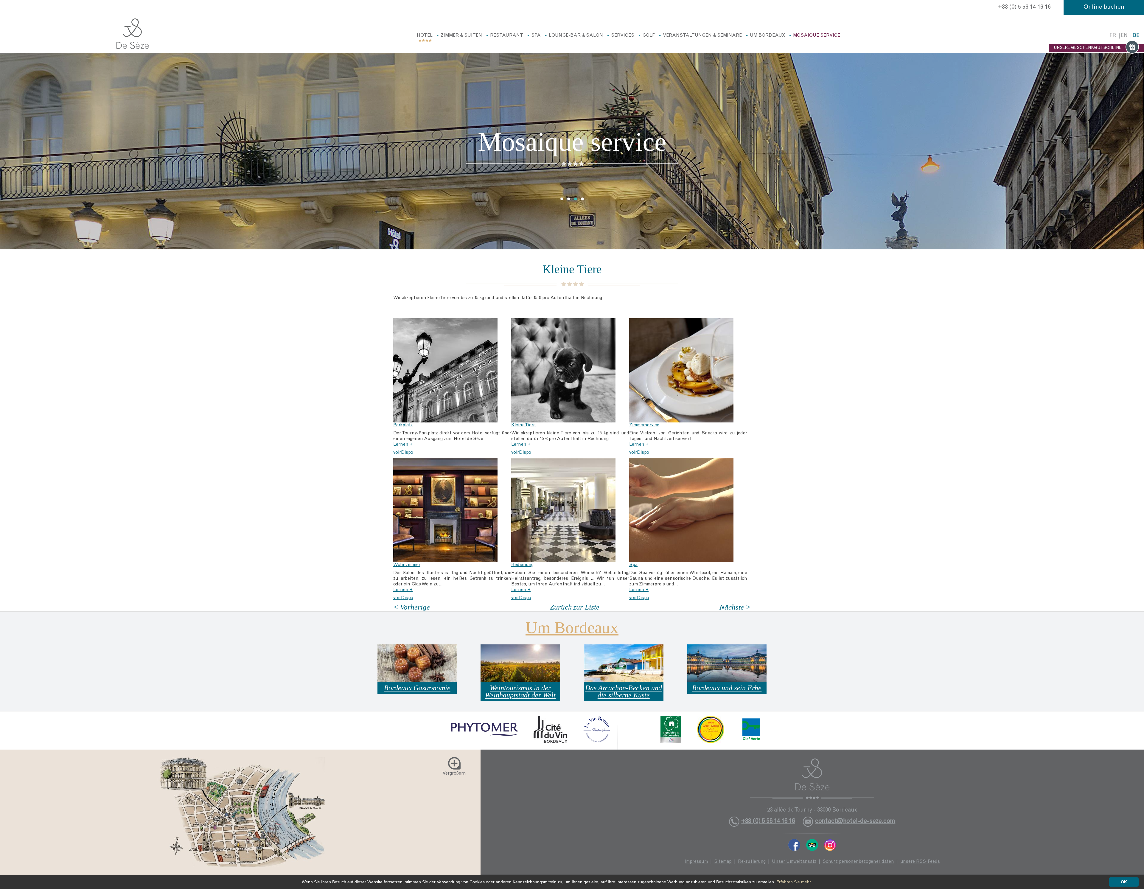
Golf (648, 35)
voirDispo (403, 452)
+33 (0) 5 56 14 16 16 (1024, 7)
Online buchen (1104, 7)
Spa (536, 35)
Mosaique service (816, 35)
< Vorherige (411, 607)
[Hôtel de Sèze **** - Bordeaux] (812, 779)
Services (622, 35)
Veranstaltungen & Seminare (702, 35)
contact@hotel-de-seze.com (855, 821)
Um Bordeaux (767, 35)
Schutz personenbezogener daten (858, 862)
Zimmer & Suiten (461, 35)
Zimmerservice (644, 425)
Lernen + (403, 444)
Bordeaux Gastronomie (417, 688)
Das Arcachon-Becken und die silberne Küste (623, 691)
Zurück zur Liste (574, 607)
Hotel (425, 35)
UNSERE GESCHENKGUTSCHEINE (1087, 48)
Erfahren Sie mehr (793, 881)
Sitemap (723, 862)
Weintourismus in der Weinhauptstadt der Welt (520, 691)
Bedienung (522, 565)
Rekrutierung (752, 862)
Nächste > (735, 607)
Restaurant (506, 35)
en (1124, 35)
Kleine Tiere (523, 425)
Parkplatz (403, 425)
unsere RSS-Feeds (920, 862)
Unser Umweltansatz (794, 862)
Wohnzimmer (406, 565)
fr (1112, 35)
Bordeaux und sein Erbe (726, 688)
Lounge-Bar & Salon (576, 35)
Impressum (696, 862)
